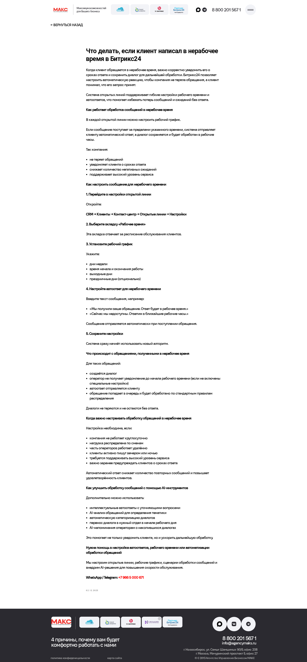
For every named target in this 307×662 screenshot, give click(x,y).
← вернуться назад (66, 25)
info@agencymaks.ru (239, 643)
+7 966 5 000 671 (131, 577)
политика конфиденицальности (70, 658)
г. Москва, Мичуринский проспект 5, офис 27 (226, 653)
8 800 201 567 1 (226, 9)
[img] (61, 10)
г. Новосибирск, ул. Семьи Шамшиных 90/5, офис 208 (220, 649)
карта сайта (114, 658)
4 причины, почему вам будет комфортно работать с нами (85, 642)
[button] (250, 9)
